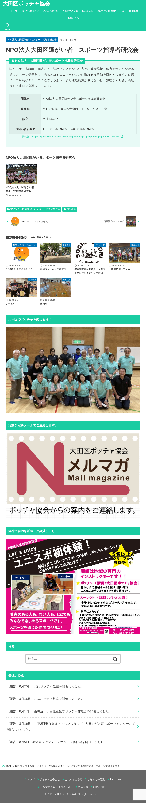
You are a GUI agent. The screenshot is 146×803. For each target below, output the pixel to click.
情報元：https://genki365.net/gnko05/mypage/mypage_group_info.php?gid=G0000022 (71, 136)
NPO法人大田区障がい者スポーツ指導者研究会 (32, 39)
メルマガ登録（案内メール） (111, 11)
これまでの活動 (70, 11)
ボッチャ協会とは (30, 11)
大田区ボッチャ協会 (26, 3)
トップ (14, 11)
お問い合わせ (74, 18)
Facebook (87, 11)
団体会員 (133, 11)
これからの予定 (50, 11)
